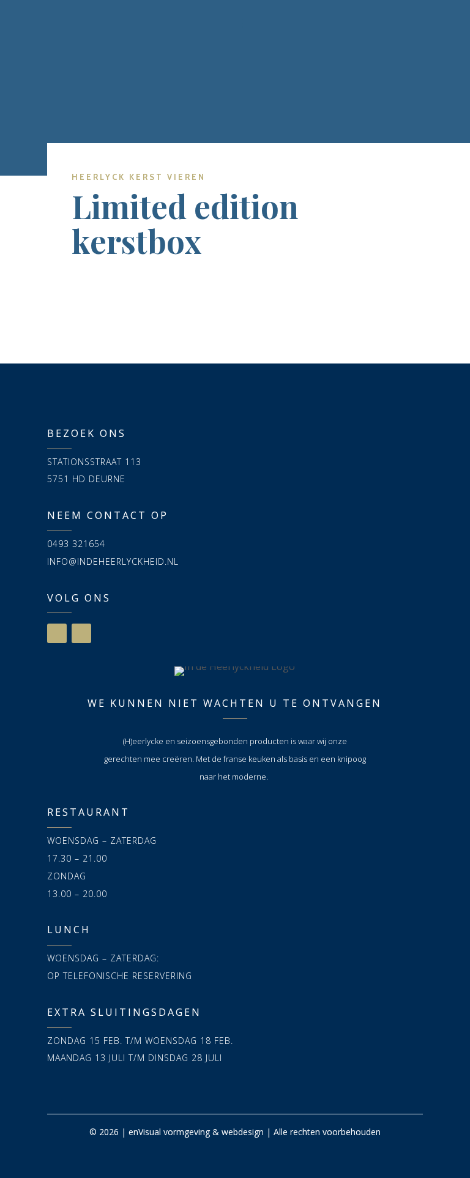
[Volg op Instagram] (81, 633)
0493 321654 (76, 544)
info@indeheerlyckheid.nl (113, 561)
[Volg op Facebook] (57, 633)
